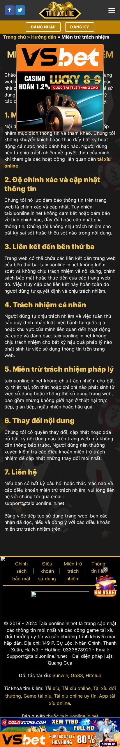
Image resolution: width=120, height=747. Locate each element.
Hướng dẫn (43, 37)
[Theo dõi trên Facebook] (10, 10)
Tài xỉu (52, 688)
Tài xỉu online (76, 688)
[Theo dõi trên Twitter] (20, 10)
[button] (112, 10)
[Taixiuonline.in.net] (60, 10)
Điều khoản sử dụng (47, 571)
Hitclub (93, 675)
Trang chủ (14, 37)
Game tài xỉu (37, 696)
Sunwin (60, 675)
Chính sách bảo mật (21, 571)
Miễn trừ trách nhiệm (73, 571)
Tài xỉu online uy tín (75, 696)
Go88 (77, 675)
